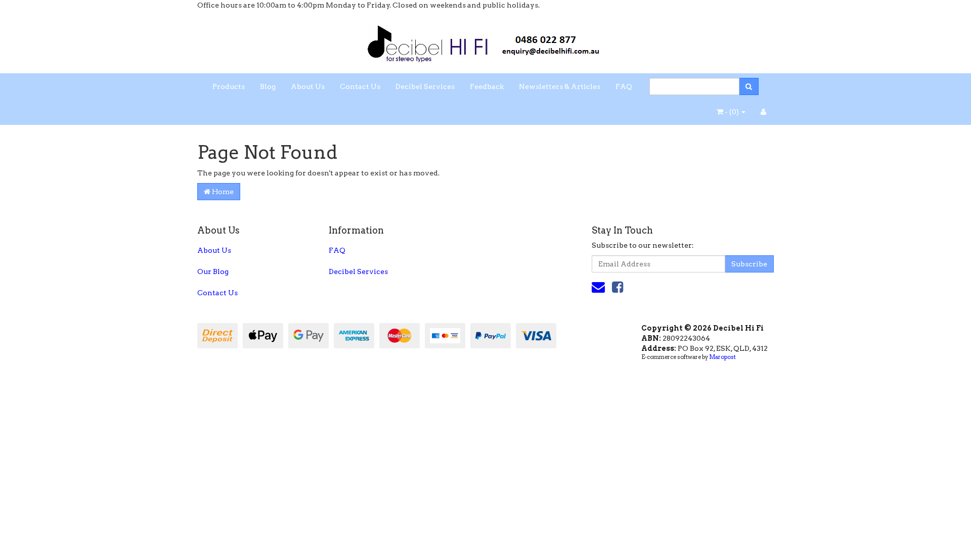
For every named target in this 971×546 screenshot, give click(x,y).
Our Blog (213, 271)
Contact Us (360, 86)
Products (228, 86)
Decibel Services (425, 86)
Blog (268, 86)
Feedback (487, 86)
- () (731, 112)
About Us (308, 86)
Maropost (722, 356)
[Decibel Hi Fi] (485, 41)
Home (222, 192)
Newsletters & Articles (559, 86)
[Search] (749, 86)
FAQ (623, 86)
